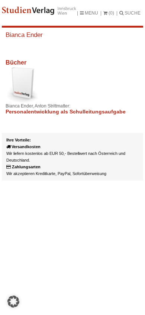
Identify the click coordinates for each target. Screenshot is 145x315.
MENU (91, 13)
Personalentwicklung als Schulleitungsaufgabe (66, 112)
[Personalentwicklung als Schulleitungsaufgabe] (22, 84)
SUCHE (132, 13)
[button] (13, 301)
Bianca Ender (24, 34)
